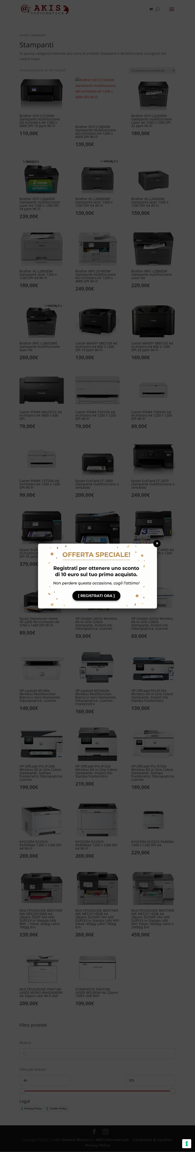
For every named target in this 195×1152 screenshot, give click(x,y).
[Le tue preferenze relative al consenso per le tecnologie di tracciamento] (186, 1143)
